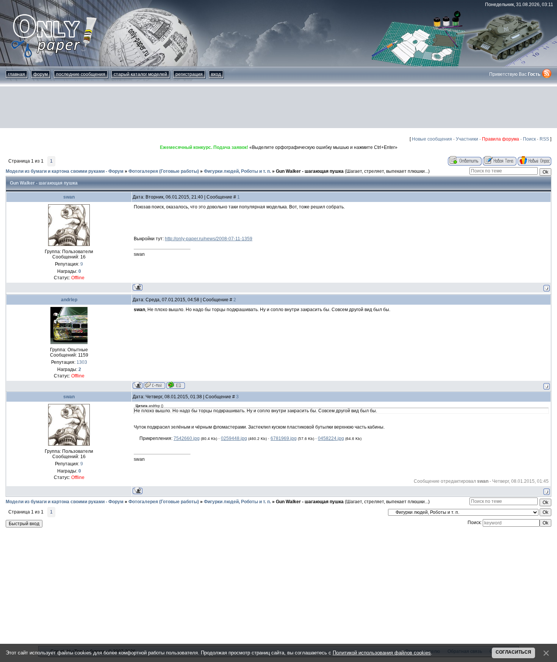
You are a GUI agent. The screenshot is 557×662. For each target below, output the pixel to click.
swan (69, 197)
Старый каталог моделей (140, 74)
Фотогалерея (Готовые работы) (163, 171)
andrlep (69, 299)
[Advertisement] (278, 107)
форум (40, 74)
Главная (16, 74)
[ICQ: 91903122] (175, 385)
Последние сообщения (80, 74)
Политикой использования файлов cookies (382, 653)
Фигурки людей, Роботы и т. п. (237, 171)
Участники (467, 139)
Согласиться (513, 652)
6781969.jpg (284, 438)
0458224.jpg (331, 438)
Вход (216, 74)
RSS (544, 139)
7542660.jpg (187, 438)
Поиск (529, 139)
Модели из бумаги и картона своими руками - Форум (65, 171)
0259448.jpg (234, 438)
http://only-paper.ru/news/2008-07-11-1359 (208, 238)
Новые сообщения (432, 139)
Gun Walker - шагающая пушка (310, 171)
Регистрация (189, 74)
